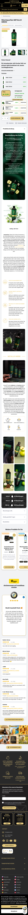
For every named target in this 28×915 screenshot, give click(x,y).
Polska (18, 879)
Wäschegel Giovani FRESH (12, 695)
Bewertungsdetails (18, 25)
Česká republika (20, 877)
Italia (5, 887)
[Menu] (2, 5)
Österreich (19, 882)
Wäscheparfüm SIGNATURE (13, 643)
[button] (25, 613)
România (6, 884)
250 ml (25, 561)
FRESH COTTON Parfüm (12, 655)
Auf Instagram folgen (15, 747)
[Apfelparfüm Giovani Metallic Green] (8, 450)
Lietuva (5, 892)
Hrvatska (19, 884)
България (6, 890)
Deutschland (7, 882)
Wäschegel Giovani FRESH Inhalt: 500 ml (9, 108)
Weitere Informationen (21, 903)
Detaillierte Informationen (7, 70)
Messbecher (20, 245)
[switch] (25, 913)
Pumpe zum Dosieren (19, 246)
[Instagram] (7, 840)
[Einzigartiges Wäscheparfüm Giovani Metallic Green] (19, 450)
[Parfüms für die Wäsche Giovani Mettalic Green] (8, 477)
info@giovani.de (8, 832)
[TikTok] (14, 840)
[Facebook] (3, 840)
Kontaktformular (9, 845)
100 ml (21, 561)
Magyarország (7, 879)
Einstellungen (14, 906)
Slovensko (6, 877)
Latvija (18, 892)
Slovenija (18, 887)
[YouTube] (11, 840)
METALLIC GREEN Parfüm (9, 113)
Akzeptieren (14, 911)
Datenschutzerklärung (11, 803)
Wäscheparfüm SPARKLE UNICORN (14, 683)
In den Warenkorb (15, 118)
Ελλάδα (18, 890)
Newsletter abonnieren (9, 807)
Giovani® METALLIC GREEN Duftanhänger (9, 102)
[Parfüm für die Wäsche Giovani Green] (19, 477)
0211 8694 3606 (8, 836)
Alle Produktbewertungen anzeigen (14, 719)
